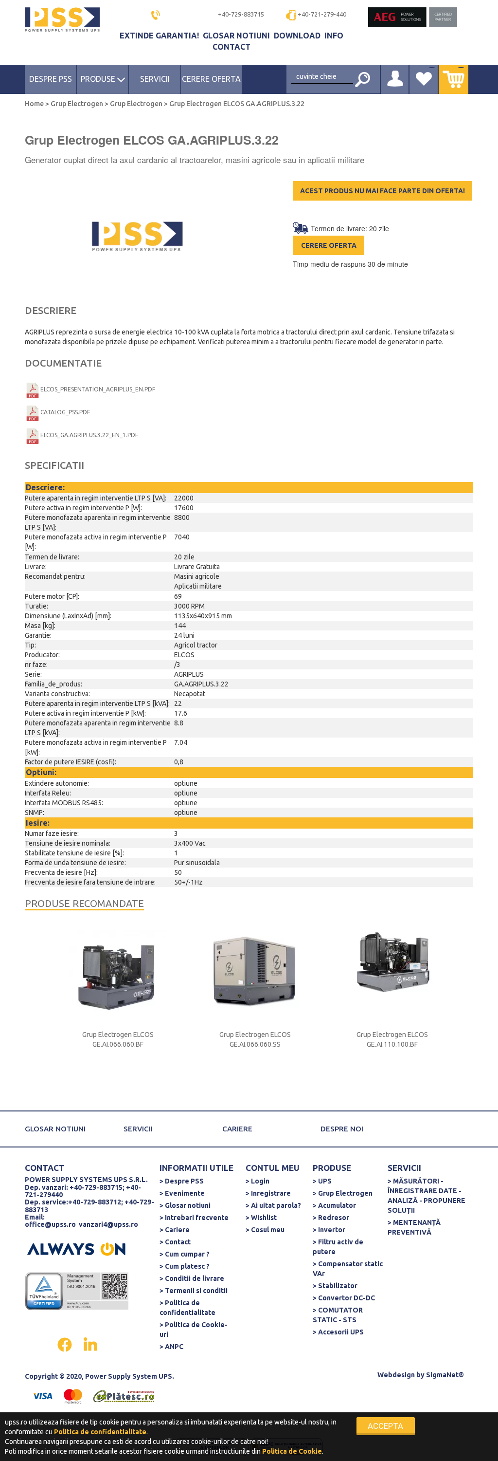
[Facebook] (65, 1344)
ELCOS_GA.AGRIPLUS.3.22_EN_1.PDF (89, 435)
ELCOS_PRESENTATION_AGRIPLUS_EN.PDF (97, 389)
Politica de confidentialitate (100, 1432)
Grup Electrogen (77, 104)
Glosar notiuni (237, 35)
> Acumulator (334, 1205)
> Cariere (175, 1230)
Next (467, 1010)
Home (35, 104)
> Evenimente (182, 1193)
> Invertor (329, 1230)
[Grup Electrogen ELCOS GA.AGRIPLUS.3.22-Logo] (137, 237)
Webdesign (396, 1375)
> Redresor (331, 1217)
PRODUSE (99, 78)
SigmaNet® (445, 1375)
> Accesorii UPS (338, 1332)
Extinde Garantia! (160, 35)
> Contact (175, 1242)
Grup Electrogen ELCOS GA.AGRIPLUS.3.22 (236, 104)
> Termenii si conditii (194, 1291)
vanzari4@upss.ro (108, 1224)
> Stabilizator (335, 1286)
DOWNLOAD (298, 35)
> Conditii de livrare (192, 1278)
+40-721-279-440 (322, 14)
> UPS (322, 1181)
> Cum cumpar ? (185, 1254)
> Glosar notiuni (185, 1205)
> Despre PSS (182, 1181)
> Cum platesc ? (185, 1266)
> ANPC (171, 1346)
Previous (42, 1010)
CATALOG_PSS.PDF (65, 412)
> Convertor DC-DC (344, 1298)
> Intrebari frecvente (194, 1217)
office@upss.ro (50, 1224)
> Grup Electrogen (343, 1193)
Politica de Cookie (292, 1451)
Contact (231, 46)
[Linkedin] (90, 1344)
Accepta (385, 1426)
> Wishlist (261, 1217)
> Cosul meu (265, 1230)
